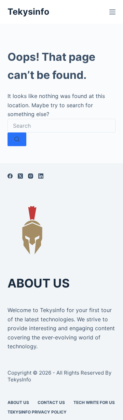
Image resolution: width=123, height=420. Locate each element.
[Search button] (17, 139)
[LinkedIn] (40, 176)
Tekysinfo (28, 11)
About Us (18, 402)
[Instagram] (30, 176)
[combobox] (62, 125)
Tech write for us (94, 402)
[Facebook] (10, 176)
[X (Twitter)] (20, 176)
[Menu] (112, 12)
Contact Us (51, 402)
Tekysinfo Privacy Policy (37, 412)
